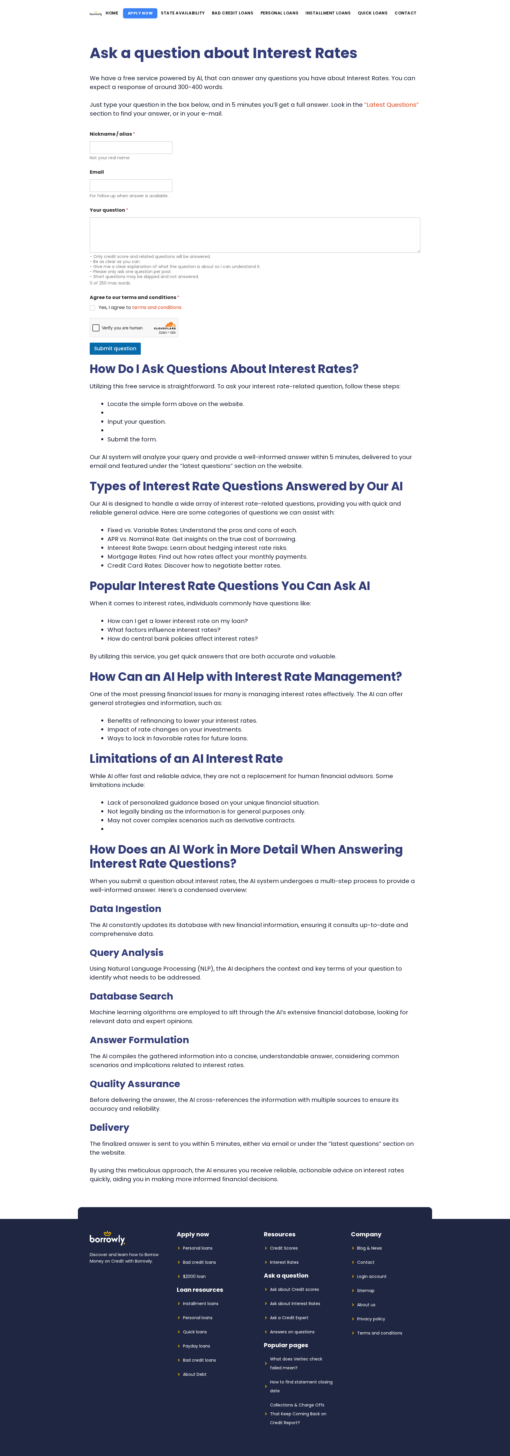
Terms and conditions (379, 1333)
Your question (109, 210)
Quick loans (373, 13)
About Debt (195, 1374)
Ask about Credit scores (294, 1289)
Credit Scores (284, 1248)
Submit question (115, 348)
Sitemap (366, 1291)
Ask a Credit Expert (289, 1318)
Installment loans (328, 13)
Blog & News (369, 1248)
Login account (372, 1276)
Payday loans (196, 1346)
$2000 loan (194, 1276)
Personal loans (280, 13)
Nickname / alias (112, 134)
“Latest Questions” (391, 105)
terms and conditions (157, 307)
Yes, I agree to (140, 308)
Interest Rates (284, 1262)
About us (366, 1305)
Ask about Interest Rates (295, 1304)
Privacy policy (371, 1319)
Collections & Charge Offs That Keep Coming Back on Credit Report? (298, 1414)
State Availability (183, 13)
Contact (406, 13)
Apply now (140, 13)
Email (97, 172)
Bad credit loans (233, 13)
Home (112, 13)
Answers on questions (292, 1332)
